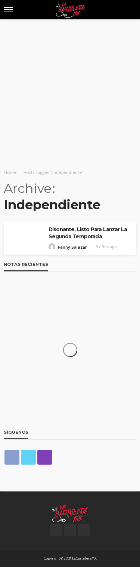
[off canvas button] (8, 9)
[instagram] (45, 457)
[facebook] (12, 457)
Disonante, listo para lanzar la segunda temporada (88, 232)
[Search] (130, 9)
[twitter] (28, 457)
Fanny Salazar (72, 247)
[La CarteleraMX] (70, 512)
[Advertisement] (70, 93)
